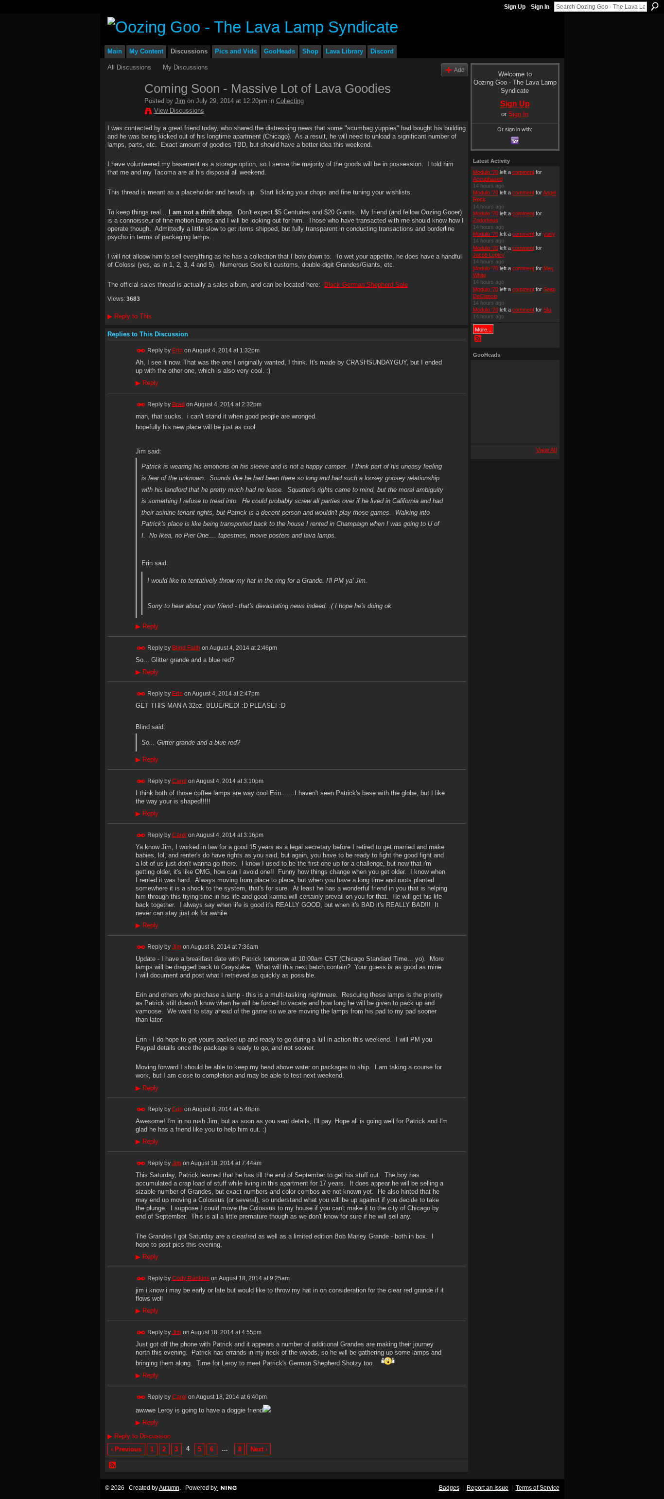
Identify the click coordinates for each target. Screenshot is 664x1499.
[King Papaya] (486, 375)
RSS (112, 1465)
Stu (547, 310)
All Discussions (129, 67)
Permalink (141, 350)
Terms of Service (537, 1487)
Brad (178, 404)
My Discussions (185, 67)
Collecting (290, 101)
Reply (147, 383)
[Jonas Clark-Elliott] (486, 402)
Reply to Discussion (139, 1436)
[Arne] (512, 428)
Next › (258, 1449)
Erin (177, 350)
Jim (180, 101)
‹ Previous (126, 1449)
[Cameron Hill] (512, 375)
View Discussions (179, 110)
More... (483, 329)
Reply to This (129, 316)
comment (523, 172)
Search (655, 6)
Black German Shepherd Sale (366, 284)
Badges (449, 1487)
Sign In (540, 6)
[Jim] (123, 112)
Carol (179, 780)
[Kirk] (512, 402)
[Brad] (538, 402)
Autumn (169, 1487)
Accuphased (488, 179)
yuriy (549, 234)
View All (546, 450)
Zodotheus (485, 220)
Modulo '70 (485, 172)
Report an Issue (487, 1487)
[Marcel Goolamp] (538, 428)
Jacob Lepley (489, 255)
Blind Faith (186, 647)
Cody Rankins (191, 1277)
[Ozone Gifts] (538, 375)
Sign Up (514, 6)
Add (459, 70)
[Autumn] (486, 428)
